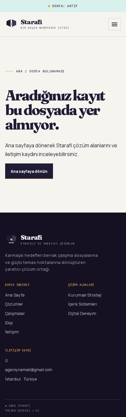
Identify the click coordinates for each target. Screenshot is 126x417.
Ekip (9, 323)
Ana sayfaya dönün (29, 171)
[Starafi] (11, 24)
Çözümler (14, 304)
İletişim (12, 332)
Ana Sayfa (15, 295)
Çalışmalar (15, 313)
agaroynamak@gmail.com (28, 369)
